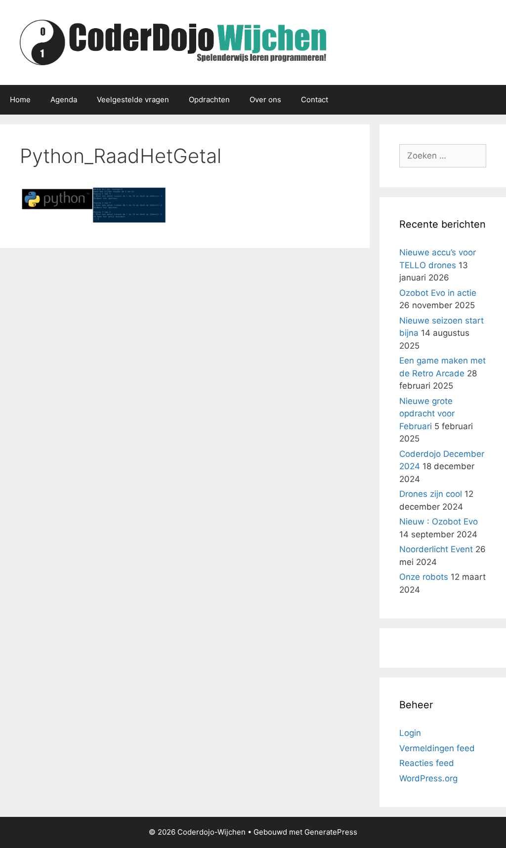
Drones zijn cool (430, 494)
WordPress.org (428, 778)
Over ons (265, 99)
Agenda (63, 99)
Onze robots (423, 577)
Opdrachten (209, 99)
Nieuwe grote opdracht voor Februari (427, 413)
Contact (314, 99)
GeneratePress (330, 832)
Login (410, 733)
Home (20, 99)
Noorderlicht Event (436, 549)
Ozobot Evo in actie (437, 293)
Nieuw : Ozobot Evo (438, 521)
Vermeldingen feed (437, 748)
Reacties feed (426, 763)
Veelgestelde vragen (133, 99)
